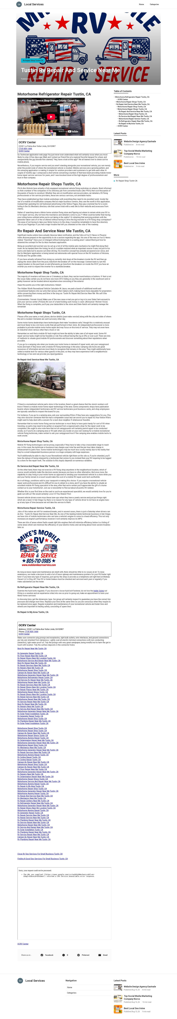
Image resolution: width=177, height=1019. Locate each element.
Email (105, 955)
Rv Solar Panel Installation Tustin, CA (32, 714)
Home (141, 4)
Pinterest (85, 955)
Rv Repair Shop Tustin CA (33, 60)
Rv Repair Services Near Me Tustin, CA (33, 665)
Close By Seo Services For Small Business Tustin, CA (39, 854)
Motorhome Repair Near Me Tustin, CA (33, 682)
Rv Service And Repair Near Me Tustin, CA (35, 709)
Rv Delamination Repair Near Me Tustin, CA (35, 740)
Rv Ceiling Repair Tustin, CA (29, 757)
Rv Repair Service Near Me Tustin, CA (33, 697)
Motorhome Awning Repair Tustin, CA (33, 738)
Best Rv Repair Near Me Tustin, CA (31, 648)
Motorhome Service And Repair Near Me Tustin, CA (38, 660)
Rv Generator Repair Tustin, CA (30, 653)
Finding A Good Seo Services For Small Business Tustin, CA (42, 859)
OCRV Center (24, 151)
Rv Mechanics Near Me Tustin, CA (31, 747)
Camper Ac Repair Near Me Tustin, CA (33, 673)
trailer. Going (99, 591)
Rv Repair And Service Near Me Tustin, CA (35, 796)
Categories (154, 4)
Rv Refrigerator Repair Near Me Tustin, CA (35, 803)
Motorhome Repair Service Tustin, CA (134, 119)
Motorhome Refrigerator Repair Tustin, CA (34, 677)
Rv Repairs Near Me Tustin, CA (30, 668)
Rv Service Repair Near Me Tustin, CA (33, 702)
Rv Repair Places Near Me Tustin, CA (32, 689)
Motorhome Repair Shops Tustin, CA (32, 692)
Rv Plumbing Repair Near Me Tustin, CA (33, 721)
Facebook (49, 955)
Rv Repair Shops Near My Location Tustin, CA (36, 658)
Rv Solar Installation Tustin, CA (30, 830)
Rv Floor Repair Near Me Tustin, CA (32, 656)
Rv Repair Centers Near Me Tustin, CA (33, 801)
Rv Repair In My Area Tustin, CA (30, 786)
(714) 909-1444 (25, 149)
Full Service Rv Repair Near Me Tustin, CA (34, 680)
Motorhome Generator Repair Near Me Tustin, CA (37, 675)
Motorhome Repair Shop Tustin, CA (32, 670)
